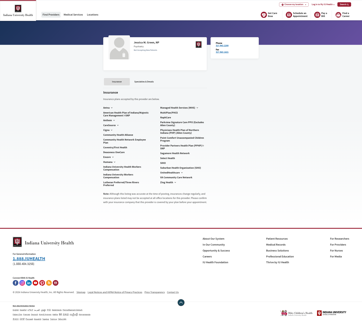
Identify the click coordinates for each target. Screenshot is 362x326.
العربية (37, 310)
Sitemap (81, 292)
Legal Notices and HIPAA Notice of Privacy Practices (115, 292)
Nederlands (57, 310)
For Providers (338, 244)
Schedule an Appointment (300, 14)
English (16, 310)
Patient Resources (277, 238)
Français (26, 314)
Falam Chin (17, 314)
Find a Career (346, 14)
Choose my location (293, 4)
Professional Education (280, 256)
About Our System (213, 238)
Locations (92, 14)
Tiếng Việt (62, 319)
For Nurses (336, 250)
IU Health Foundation (215, 262)
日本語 (66, 314)
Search (343, 4)
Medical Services (73, 14)
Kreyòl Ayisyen (45, 314)
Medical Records (276, 244)
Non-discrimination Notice (24, 306)
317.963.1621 (222, 52)
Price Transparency (155, 292)
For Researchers (339, 238)
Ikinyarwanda (84, 314)
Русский (29, 319)
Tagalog (45, 319)
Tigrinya (53, 319)
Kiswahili (37, 319)
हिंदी (60, 314)
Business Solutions (277, 250)
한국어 (16, 319)
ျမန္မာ (43, 310)
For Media (336, 256)
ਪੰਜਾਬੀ (22, 319)
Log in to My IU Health (322, 4)
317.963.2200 (222, 45)
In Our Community (214, 244)
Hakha (55, 314)
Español (23, 310)
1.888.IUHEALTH (29, 259)
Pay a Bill (324, 14)
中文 (49, 310)
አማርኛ (30, 310)
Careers (207, 256)
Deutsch (34, 314)
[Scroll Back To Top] (181, 302)
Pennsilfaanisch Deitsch (72, 310)
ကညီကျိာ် (74, 314)
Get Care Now (272, 14)
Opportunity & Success (216, 250)
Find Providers (51, 14)
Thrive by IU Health (277, 262)
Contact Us (173, 292)
